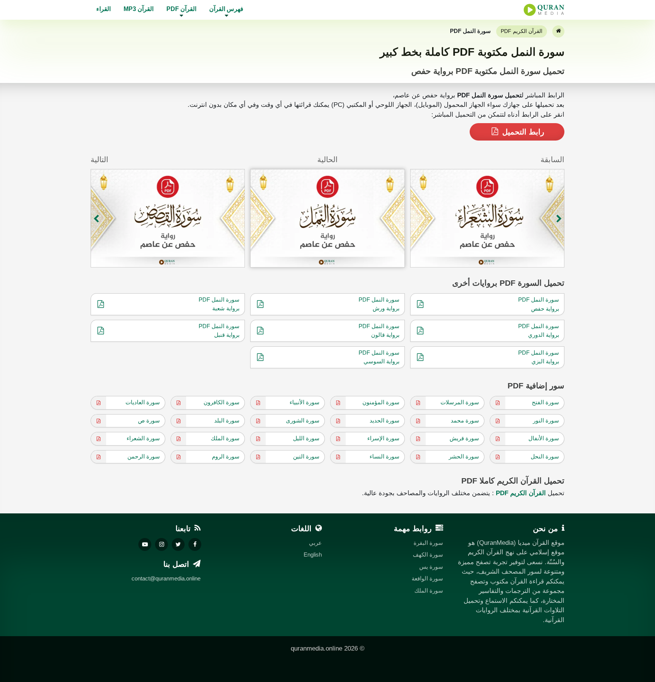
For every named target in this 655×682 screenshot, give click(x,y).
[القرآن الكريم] (558, 31)
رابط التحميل (522, 132)
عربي (315, 543)
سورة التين (306, 456)
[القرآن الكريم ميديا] (543, 10)
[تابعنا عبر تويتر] (178, 544)
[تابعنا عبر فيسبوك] (194, 544)
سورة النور (546, 420)
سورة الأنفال (543, 438)
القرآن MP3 (139, 9)
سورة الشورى (303, 420)
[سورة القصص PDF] (168, 218)
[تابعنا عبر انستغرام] (161, 544)
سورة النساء (385, 456)
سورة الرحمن (143, 456)
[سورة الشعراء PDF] (487, 218)
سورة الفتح (545, 402)
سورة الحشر (464, 456)
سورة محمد (465, 420)
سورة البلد (227, 420)
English (313, 554)
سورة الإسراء (383, 438)
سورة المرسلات (459, 402)
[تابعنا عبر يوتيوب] (144, 544)
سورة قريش (464, 438)
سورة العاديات (142, 402)
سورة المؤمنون (381, 402)
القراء (103, 9)
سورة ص (149, 420)
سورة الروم (226, 456)
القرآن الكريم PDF (521, 31)
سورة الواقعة (427, 578)
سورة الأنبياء (305, 402)
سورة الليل (306, 438)
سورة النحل (545, 456)
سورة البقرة (428, 543)
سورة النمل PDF (538, 299)
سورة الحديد (385, 420)
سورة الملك (225, 438)
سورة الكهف (428, 554)
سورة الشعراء (143, 438)
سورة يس (431, 566)
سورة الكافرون (222, 402)
